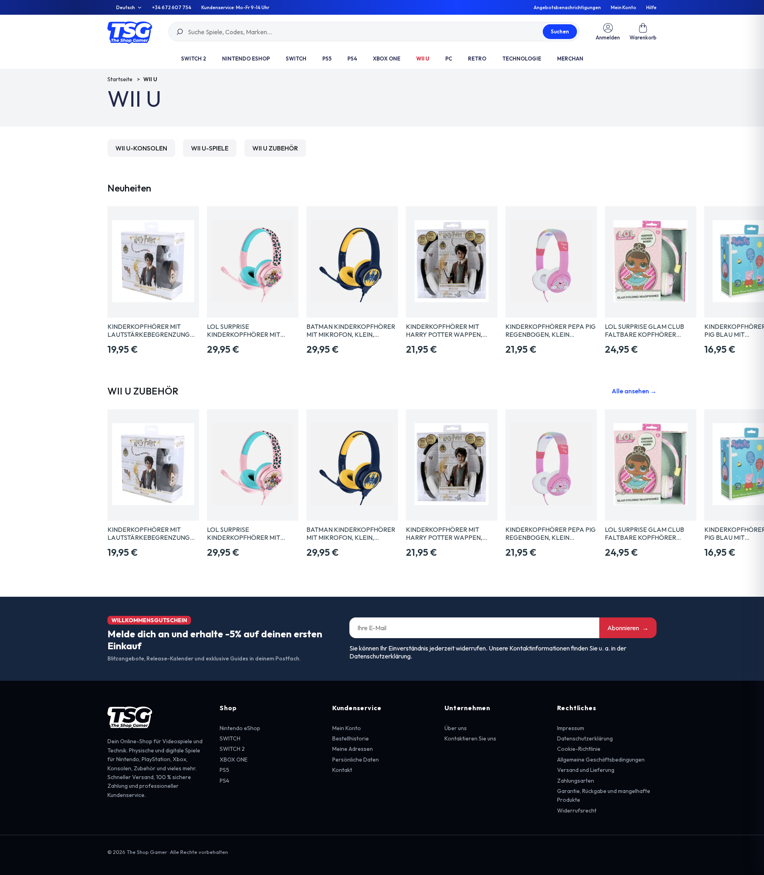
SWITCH (296, 58)
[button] (643, 31)
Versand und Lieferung (585, 769)
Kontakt (342, 769)
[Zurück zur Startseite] (129, 31)
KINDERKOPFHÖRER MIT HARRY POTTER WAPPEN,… (446, 330)
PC (448, 58)
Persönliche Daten (355, 759)
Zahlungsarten (575, 780)
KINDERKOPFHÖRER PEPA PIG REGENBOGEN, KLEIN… (550, 330)
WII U (422, 58)
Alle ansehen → (634, 391)
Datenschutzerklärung (585, 738)
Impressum (570, 728)
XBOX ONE (386, 58)
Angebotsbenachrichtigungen (567, 7)
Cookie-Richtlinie (578, 748)
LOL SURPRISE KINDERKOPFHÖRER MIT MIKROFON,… (243, 330)
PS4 (352, 58)
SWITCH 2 (193, 58)
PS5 (326, 58)
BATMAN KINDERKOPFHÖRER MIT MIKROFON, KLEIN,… (350, 330)
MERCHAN (570, 58)
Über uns (455, 728)
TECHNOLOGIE (521, 58)
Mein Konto (623, 7)
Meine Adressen (352, 748)
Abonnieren (628, 628)
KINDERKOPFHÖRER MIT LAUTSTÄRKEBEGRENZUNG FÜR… (148, 330)
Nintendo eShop (246, 58)
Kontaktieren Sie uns (470, 738)
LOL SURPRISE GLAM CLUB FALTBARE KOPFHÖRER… (644, 330)
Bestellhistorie (350, 738)
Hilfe (651, 7)
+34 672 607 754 (171, 7)
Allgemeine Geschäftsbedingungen (601, 759)
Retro (477, 58)
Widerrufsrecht (576, 810)
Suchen (560, 31)
